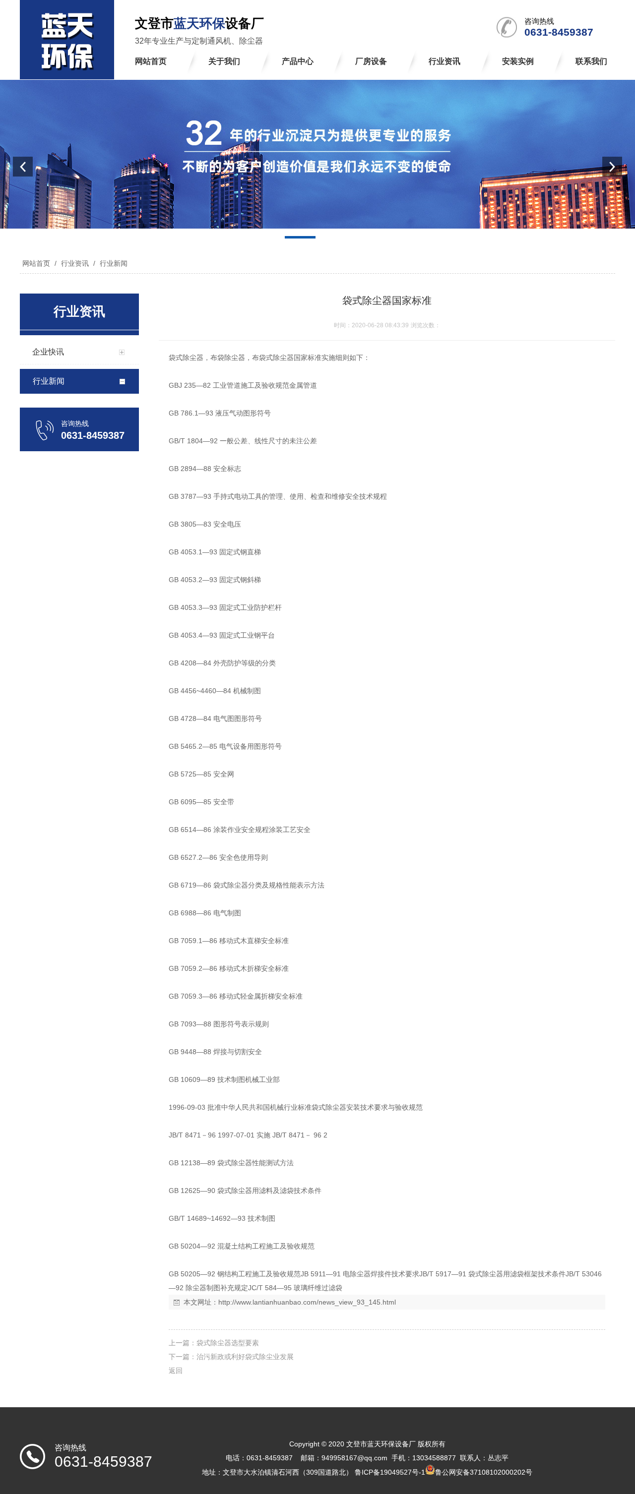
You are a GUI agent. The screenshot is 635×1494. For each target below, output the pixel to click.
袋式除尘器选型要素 (227, 1343)
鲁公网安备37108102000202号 (483, 1472)
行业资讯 (75, 263)
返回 (176, 1370)
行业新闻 (112, 263)
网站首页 (36, 263)
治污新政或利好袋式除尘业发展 (245, 1357)
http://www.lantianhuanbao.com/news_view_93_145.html (307, 1302)
